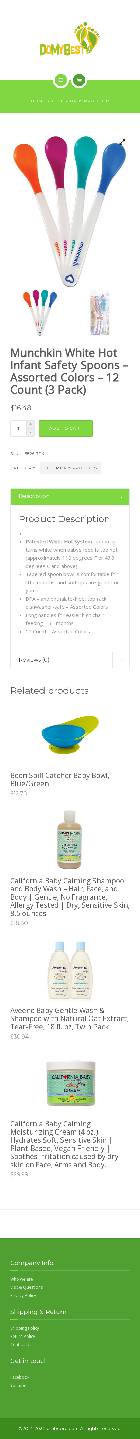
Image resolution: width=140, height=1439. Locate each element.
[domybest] (70, 38)
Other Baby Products (81, 101)
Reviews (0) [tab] (34, 660)
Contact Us (20, 1344)
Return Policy (22, 1336)
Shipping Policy (24, 1328)
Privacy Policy (23, 1295)
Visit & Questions (26, 1287)
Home (38, 101)
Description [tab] (34, 496)
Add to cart (66, 428)
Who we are (21, 1279)
